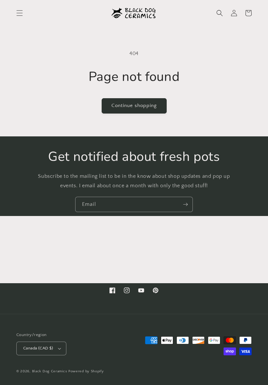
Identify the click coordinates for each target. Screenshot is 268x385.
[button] (19, 13)
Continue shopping (134, 105)
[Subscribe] (185, 204)
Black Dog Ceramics (49, 371)
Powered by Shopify (86, 371)
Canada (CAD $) (38, 348)
